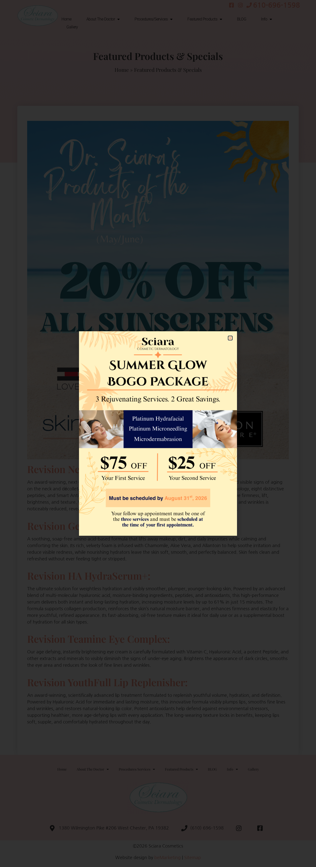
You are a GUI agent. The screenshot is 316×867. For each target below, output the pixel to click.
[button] (230, 338)
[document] (158, 433)
